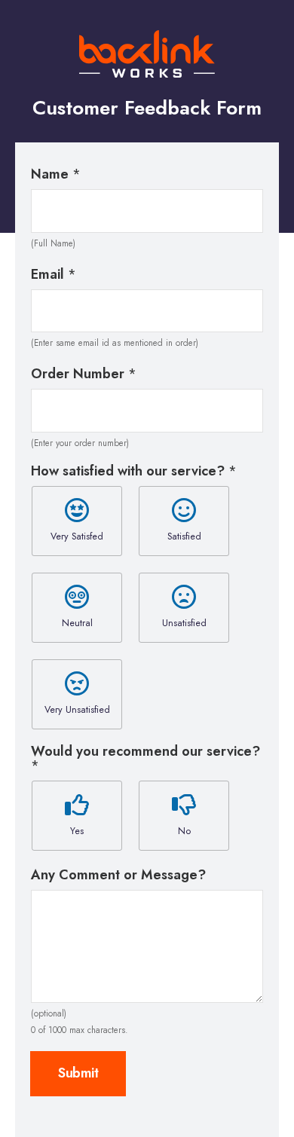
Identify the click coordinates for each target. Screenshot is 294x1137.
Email (53, 274)
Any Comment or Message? (118, 875)
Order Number (83, 374)
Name (56, 174)
